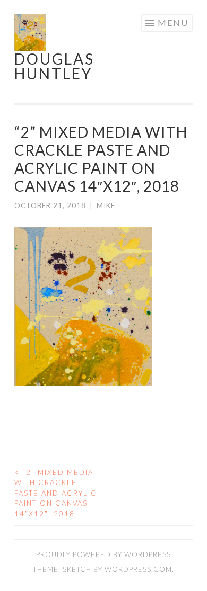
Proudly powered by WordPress (103, 554)
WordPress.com (138, 569)
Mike (106, 205)
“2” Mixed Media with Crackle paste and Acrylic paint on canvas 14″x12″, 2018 (55, 493)
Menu (173, 22)
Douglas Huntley (54, 66)
